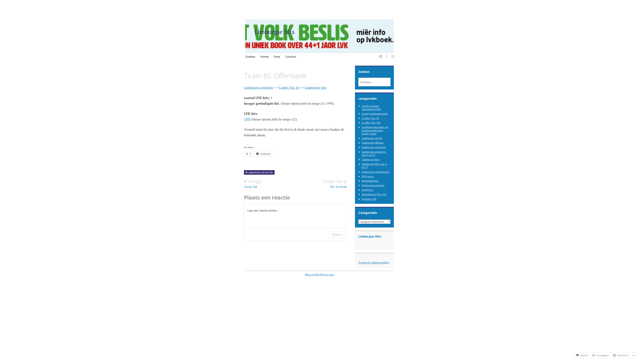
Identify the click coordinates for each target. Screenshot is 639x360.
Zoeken (250, 56)
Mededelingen (370, 181)
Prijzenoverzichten (373, 185)
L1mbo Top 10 (289, 88)
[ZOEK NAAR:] (374, 82)
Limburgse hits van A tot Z (374, 165)
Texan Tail (252, 183)
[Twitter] (386, 54)
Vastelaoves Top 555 (374, 194)
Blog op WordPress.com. (319, 274)
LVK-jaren (368, 176)
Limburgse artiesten (258, 88)
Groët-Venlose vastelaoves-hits (371, 107)
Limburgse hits (275, 32)
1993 (247, 119)
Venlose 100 (369, 199)
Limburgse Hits (369, 236)
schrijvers (367, 190)
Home (264, 56)
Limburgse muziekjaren (376, 172)
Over (277, 56)
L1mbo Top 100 (371, 122)
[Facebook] (380, 54)
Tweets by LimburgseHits (373, 262)
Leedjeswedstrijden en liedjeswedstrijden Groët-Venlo (375, 130)
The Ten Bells (335, 183)
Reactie (336, 234)
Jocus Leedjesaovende (375, 114)
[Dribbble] (392, 54)
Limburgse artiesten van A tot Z (374, 153)
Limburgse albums (373, 142)
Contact (290, 56)
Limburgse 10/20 (372, 138)
